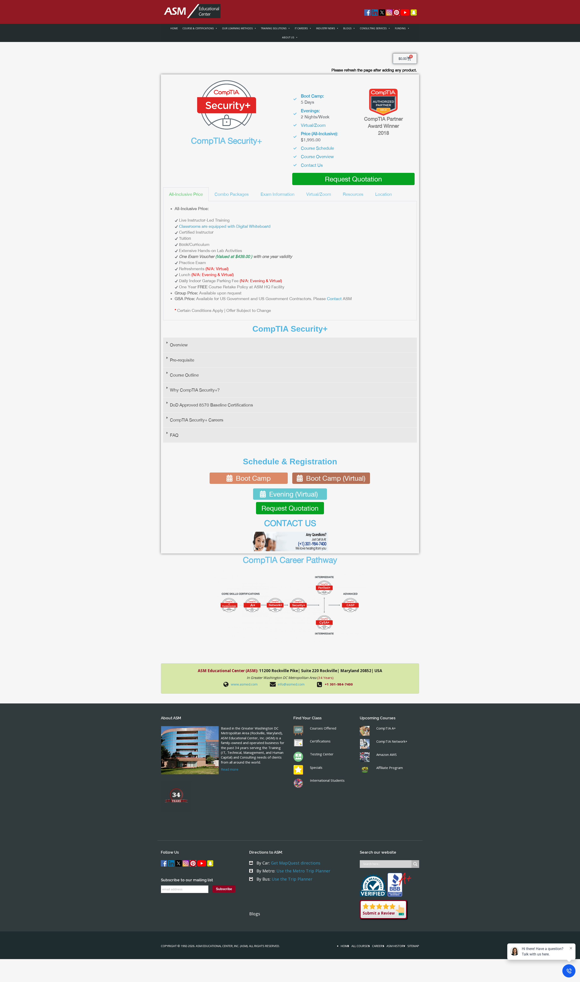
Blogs (254, 913)
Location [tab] (383, 194)
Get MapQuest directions (295, 863)
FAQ (174, 435)
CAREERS (378, 946)
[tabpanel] (290, 261)
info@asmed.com (291, 684)
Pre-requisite (182, 360)
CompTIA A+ (386, 728)
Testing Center (322, 754)
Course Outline (184, 374)
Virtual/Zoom (313, 125)
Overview (179, 344)
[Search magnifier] (415, 864)
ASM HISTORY (396, 946)
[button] (290, 345)
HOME (174, 28)
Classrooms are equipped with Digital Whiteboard (225, 226)
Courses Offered (323, 728)
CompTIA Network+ (391, 741)
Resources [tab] (353, 194)
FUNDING (400, 28)
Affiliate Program (389, 767)
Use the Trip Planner (292, 879)
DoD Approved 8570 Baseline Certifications (211, 404)
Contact (334, 298)
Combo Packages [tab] (232, 194)
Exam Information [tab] (278, 194)
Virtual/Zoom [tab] (318, 194)
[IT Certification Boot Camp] (190, 8)
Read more (229, 769)
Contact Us (312, 165)
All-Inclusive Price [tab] (186, 194)
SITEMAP (413, 946)
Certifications (320, 741)
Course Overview (317, 156)
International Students (327, 780)
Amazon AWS (386, 754)
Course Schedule (317, 148)
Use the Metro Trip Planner (303, 871)
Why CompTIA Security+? (195, 389)
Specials (316, 767)
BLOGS (347, 28)
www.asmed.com (244, 684)
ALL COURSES (360, 946)
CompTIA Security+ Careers (196, 419)
